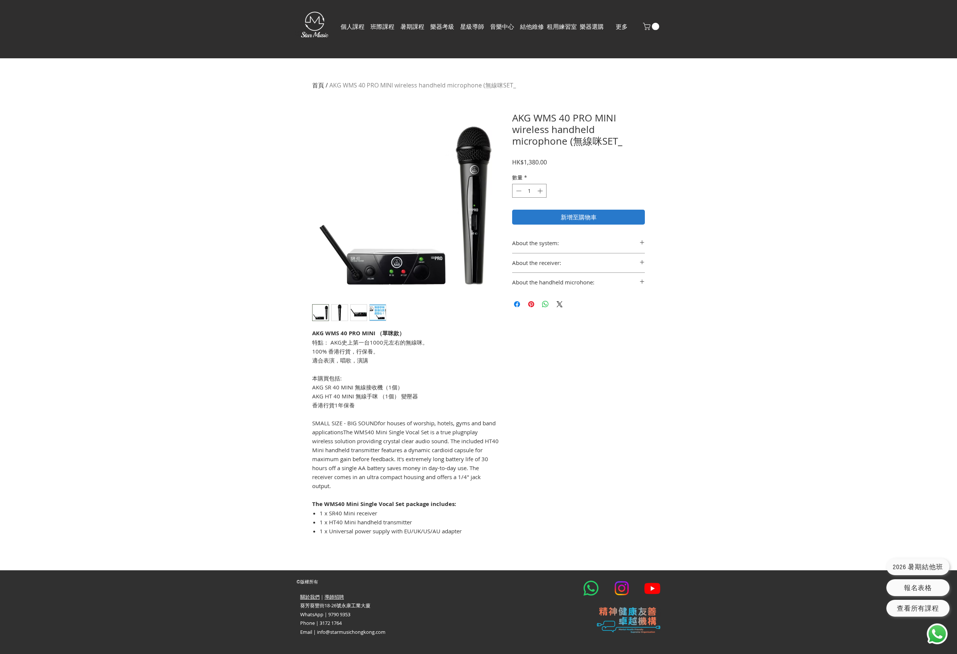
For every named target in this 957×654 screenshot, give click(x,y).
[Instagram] (621, 588)
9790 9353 (339, 614)
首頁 (318, 85)
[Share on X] (559, 304)
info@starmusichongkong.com (351, 632)
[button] (382, 27)
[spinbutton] (529, 190)
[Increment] (540, 190)
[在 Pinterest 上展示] (531, 304)
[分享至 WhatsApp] (545, 304)
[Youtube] (652, 588)
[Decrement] (518, 190)
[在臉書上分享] (517, 304)
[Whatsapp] (591, 588)
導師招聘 (334, 596)
